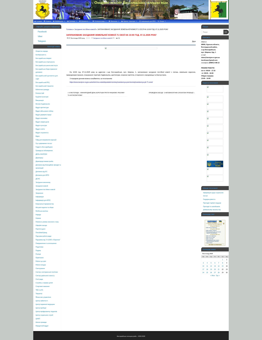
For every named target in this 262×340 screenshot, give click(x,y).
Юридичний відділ (42, 326)
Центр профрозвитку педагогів (46, 311)
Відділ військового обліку (44, 111)
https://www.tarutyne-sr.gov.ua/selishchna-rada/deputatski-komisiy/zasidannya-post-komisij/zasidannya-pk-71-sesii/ (111, 82)
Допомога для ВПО (42, 175)
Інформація (40, 197)
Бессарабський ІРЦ (42, 82)
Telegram (41, 41)
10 (203, 266)
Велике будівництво (43, 104)
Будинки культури (42, 97)
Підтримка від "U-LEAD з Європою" (48, 240)
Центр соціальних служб (44, 315)
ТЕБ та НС (39, 290)
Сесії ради (39, 279)
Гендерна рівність (209, 199)
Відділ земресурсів (42, 122)
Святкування (40, 268)
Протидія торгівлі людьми (212, 203)
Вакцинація (40, 100)
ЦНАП (38, 318)
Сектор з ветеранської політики (47, 272)
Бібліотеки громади (42, 89)
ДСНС (38, 179)
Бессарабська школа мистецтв (47, 65)
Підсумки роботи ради (43, 236)
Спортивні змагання (42, 286)
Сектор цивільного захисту (45, 275)
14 (218, 266)
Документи (84, 21)
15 (222, 266)
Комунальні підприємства (45, 204)
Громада (72, 21)
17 (203, 269)
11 (207, 266)
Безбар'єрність (41, 55)
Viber (39, 36)
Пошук (162, 21)
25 (207, 272)
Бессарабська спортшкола (45, 62)
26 (211, 272)
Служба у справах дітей (44, 283)
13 (215, 266)
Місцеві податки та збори (44, 207)
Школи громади (41, 322)
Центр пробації (41, 308)
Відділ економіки (41, 118)
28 (218, 272)
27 (215, 272)
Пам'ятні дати (40, 229)
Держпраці (39, 158)
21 (218, 269)
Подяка (38, 250)
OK (225, 32)
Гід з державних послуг (44, 143)
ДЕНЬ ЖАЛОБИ (41, 154)
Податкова (39, 247)
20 (215, 269)
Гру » (218, 275)
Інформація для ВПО (148, 21)
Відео (38, 136)
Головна (39, 21)
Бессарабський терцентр (44, 86)
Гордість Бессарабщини (44, 147)
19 (211, 269)
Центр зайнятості (42, 301)
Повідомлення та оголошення (46, 243)
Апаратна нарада (42, 51)
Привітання (39, 258)
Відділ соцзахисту (42, 132)
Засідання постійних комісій (85, 29)
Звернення (39, 193)
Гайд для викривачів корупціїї (46, 140)
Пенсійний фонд (41, 232)
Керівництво (59, 21)
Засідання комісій (42, 186)
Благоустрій (40, 93)
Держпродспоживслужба (44, 161)
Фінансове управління (43, 297)
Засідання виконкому (43, 182)
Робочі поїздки (41, 265)
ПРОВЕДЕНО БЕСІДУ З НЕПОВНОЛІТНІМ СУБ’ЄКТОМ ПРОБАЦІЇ (171, 92)
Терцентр (39, 293)
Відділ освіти (40, 129)
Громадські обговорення (44, 150)
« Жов (212, 275)
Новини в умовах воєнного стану (47, 222)
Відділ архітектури (42, 107)
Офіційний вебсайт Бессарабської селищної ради (131, 2)
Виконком (114, 21)
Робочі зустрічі (41, 261)
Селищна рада (100, 21)
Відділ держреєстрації (43, 115)
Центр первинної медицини (45, 304)
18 (207, 269)
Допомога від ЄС (41, 171)
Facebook (42, 32)
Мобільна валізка (42, 211)
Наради (38, 214)
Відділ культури (41, 125)
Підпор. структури (129, 21)
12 (211, 266)
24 (203, 272)
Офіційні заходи (41, 225)
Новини (48, 21)
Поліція (38, 254)
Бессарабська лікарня (43, 58)
